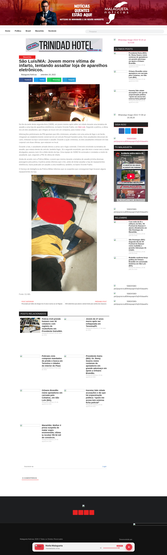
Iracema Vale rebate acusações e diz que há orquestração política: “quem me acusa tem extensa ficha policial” (96, 396)
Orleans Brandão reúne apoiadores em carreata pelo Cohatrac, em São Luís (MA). (52, 395)
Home (7, 31)
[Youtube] (134, 131)
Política (18, 31)
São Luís (81, 127)
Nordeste (52, 31)
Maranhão (39, 31)
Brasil (28, 31)
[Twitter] (128, 131)
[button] (26, 80)
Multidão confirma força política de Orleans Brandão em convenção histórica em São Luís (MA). (138, 262)
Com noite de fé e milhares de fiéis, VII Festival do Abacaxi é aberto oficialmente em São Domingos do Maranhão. (138, 227)
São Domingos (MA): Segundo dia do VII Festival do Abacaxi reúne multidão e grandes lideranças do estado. (137, 245)
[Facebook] (121, 131)
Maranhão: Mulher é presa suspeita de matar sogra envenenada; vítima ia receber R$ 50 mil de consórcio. (51, 431)
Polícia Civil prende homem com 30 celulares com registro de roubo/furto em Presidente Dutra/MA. (52, 325)
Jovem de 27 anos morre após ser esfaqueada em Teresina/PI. (94, 322)
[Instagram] (140, 131)
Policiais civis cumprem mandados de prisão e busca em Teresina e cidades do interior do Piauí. (52, 361)
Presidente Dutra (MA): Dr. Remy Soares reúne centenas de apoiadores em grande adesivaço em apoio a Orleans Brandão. (96, 364)
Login (104, 466)
